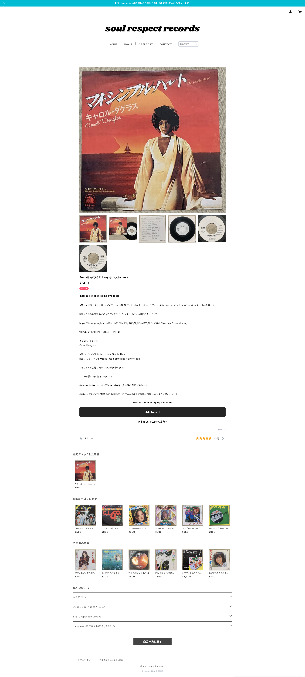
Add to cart (152, 412)
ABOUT (127, 44)
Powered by (149, 671)
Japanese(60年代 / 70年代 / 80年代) (94, 626)
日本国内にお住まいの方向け (152, 421)
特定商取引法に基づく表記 (111, 660)
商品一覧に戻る (152, 641)
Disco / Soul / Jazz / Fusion (89, 607)
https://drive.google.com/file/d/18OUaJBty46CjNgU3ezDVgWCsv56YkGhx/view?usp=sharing (133, 323)
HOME (113, 44)
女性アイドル (79, 597)
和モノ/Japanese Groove (87, 616)
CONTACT (165, 44)
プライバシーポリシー (85, 660)
